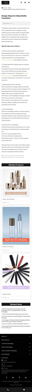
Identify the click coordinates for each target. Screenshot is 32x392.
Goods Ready (5, 354)
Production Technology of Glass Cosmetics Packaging (14, 155)
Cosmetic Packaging (7, 343)
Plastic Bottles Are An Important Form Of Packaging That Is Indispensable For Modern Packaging (14, 310)
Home (5, 7)
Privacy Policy (18, 384)
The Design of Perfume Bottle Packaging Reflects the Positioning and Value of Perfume (16, 320)
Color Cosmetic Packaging (9, 350)
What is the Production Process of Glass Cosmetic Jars (14, 157)
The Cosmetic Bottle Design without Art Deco (15, 314)
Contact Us (5, 358)
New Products (5, 340)
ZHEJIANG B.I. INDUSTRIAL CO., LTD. (17, 381)
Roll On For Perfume (8, 246)
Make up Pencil (6, 294)
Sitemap (12, 384)
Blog (9, 7)
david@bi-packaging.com (9, 362)
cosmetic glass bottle (8, 60)
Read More (5, 202)
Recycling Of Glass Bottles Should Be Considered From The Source (16, 326)
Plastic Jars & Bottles (8, 199)
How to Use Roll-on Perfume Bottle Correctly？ (15, 324)
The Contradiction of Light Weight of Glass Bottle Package (16, 317)
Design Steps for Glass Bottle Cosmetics (14, 9)
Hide (11, 23)
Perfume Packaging (7, 347)
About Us (4, 336)
